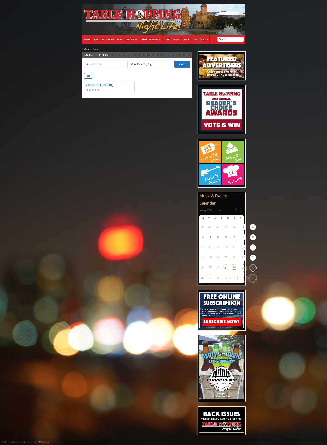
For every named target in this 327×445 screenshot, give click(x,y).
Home (87, 39)
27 (226, 267)
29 (243, 267)
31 (202, 277)
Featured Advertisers (108, 39)
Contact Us (201, 39)
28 (234, 267)
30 (252, 267)
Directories (172, 39)
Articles (131, 39)
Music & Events (150, 39)
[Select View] (88, 76)
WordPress (43, 442)
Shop (186, 39)
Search (184, 64)
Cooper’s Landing (99, 85)
